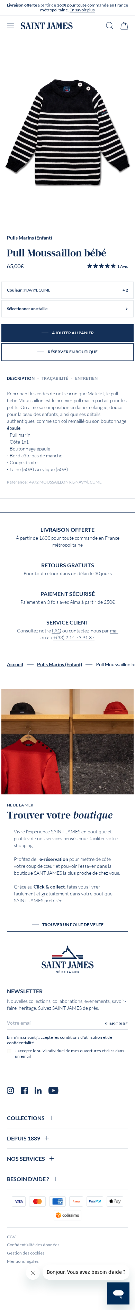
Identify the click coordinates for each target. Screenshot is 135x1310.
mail (114, 630)
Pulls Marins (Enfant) (29, 238)
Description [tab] (21, 378)
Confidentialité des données (33, 1244)
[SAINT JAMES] (47, 25)
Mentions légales (23, 1261)
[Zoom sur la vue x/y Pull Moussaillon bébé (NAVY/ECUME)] (67, 132)
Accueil (15, 664)
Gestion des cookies (26, 1253)
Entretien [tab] (86, 378)
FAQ (56, 630)
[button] (107, 266)
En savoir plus (82, 9)
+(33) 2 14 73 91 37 (73, 637)
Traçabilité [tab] (55, 378)
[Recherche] (110, 26)
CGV (11, 1236)
